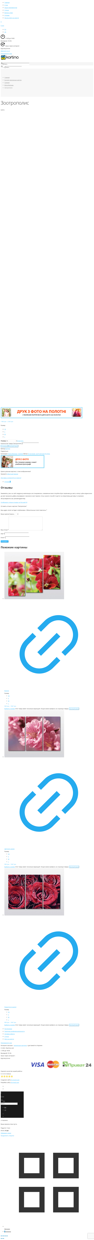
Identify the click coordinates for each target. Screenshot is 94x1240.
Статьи (6, 10)
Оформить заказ (6, 1133)
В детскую (41, 454)
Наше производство (10, 8)
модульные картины (20, 1045)
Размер (3, 425)
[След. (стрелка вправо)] (3, 1238)
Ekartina (7, 449)
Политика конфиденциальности (14, 1031)
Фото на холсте (9, 1039)
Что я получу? (16, 478)
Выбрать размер (9, 709)
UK (5, 32)
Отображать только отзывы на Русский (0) (14, 502)
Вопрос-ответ (8, 13)
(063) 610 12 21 (5, 51)
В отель (47, 454)
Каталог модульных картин (13, 80)
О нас (6, 5)
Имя (2, 534)
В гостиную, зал (33, 454)
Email (3, 537)
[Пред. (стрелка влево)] (1, 1238)
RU (5, 29)
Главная (7, 2)
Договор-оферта (9, 1034)
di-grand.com (15, 1080)
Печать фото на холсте (11, 18)
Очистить (20, 441)
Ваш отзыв (5, 530)
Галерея (7, 83)
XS (5, 429)
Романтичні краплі (10, 1007)
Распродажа (8, 1029)
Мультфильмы (8, 85)
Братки (6, 691)
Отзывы (6, 15)
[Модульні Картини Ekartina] (9, 59)
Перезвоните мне (6, 53)
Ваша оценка (5, 514)
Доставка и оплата (6, 478)
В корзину (4, 446)
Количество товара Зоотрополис (11, 443)
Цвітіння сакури (9, 849)
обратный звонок (12, 474)
